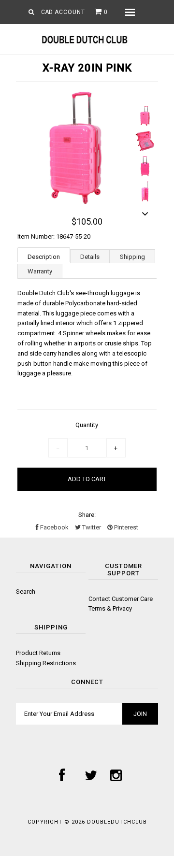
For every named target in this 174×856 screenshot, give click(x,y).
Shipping (132, 256)
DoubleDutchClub (117, 822)
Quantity (86, 424)
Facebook (54, 527)
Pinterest (125, 527)
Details (90, 256)
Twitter (91, 527)
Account (70, 12)
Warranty (40, 271)
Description (44, 256)
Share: (87, 514)
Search (25, 591)
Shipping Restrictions (46, 663)
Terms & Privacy (110, 608)
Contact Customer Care (120, 598)
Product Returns (38, 652)
